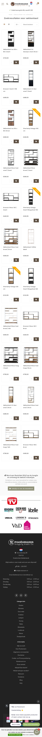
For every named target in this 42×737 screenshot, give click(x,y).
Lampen (21, 618)
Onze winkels (21, 664)
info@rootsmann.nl (22, 570)
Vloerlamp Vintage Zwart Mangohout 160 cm (30, 210)
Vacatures (21, 677)
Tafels (21, 624)
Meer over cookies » (29, 734)
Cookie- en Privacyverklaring (21, 658)
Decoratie (21, 611)
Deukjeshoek (21, 636)
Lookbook (21, 630)
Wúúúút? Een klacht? (21, 667)
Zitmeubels (21, 627)
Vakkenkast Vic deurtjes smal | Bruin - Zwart (31, 52)
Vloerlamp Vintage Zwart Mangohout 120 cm (30, 289)
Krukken (21, 615)
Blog (21, 680)
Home (10, 14)
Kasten (21, 605)
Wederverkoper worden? (21, 670)
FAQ (21, 683)
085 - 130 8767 (22, 566)
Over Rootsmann (21, 649)
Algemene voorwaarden (21, 652)
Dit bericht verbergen (15, 734)
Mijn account (21, 646)
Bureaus (21, 608)
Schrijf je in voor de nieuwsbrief (22, 488)
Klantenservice (21, 661)
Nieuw (21, 633)
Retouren (21, 674)
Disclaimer (21, 655)
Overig (21, 621)
